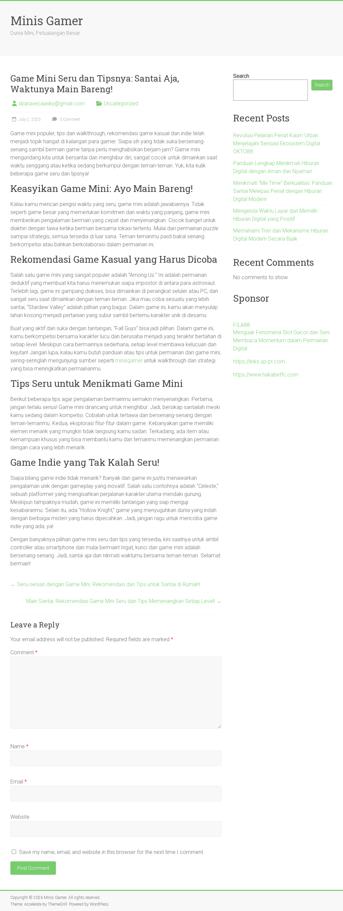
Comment (24, 652)
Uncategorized (121, 103)
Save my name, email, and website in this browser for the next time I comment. (111, 852)
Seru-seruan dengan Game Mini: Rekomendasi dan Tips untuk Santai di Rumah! (105, 584)
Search (241, 76)
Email (18, 781)
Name (19, 746)
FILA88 (241, 325)
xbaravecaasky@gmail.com (51, 103)
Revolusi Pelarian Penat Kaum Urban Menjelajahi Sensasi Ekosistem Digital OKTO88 (276, 143)
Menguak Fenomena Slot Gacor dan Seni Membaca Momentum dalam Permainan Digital (281, 340)
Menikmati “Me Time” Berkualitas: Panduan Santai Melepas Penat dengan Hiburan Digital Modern (282, 191)
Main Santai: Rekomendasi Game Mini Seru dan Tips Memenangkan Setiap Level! (123, 601)
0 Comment (69, 119)
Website (19, 817)
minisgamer (129, 360)
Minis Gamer (46, 20)
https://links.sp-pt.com (259, 361)
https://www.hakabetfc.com (265, 374)
